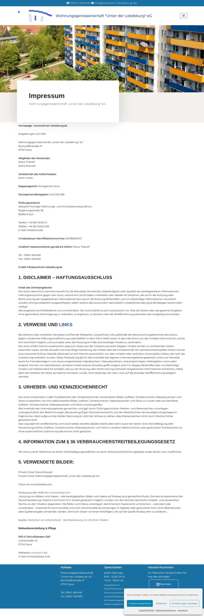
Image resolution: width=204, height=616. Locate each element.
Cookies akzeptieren (140, 603)
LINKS (65, 324)
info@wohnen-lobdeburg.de (115, 3)
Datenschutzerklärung (166, 610)
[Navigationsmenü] (183, 15)
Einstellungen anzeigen (185, 603)
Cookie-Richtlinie (146, 610)
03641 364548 (79, 3)
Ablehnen (161, 603)
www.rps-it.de (39, 552)
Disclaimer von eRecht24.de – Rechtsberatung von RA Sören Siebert (67, 520)
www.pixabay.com (59, 492)
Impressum (182, 610)
